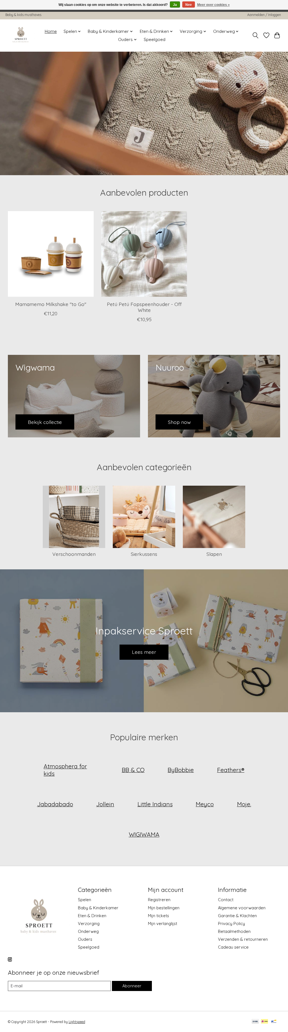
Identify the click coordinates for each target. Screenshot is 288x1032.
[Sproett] (21, 35)
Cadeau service (233, 947)
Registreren (159, 899)
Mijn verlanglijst (162, 923)
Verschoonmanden (74, 554)
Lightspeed (77, 1022)
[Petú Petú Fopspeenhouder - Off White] (144, 254)
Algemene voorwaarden (242, 907)
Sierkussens (144, 554)
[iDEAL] (264, 1021)
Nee (188, 5)
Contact (225, 899)
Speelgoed (154, 39)
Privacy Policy (231, 923)
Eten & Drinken (92, 915)
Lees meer (144, 652)
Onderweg (88, 931)
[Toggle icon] (255, 35)
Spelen (84, 899)
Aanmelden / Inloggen (264, 15)
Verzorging (89, 923)
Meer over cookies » (213, 5)
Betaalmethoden (234, 931)
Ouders (85, 939)
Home (51, 31)
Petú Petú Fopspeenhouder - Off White (144, 307)
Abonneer (131, 985)
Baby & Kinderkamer (98, 907)
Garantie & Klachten (237, 915)
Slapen (214, 554)
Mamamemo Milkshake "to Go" (50, 304)
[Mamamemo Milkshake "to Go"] (51, 254)
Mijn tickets (158, 915)
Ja (175, 5)
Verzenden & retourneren (243, 939)
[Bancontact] (273, 1021)
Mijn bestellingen (163, 907)
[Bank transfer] (255, 1021)
